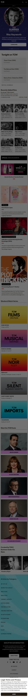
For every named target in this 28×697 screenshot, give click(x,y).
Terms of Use (6, 683)
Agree (14, 694)
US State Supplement (14, 690)
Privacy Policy (9, 686)
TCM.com (9, 682)
